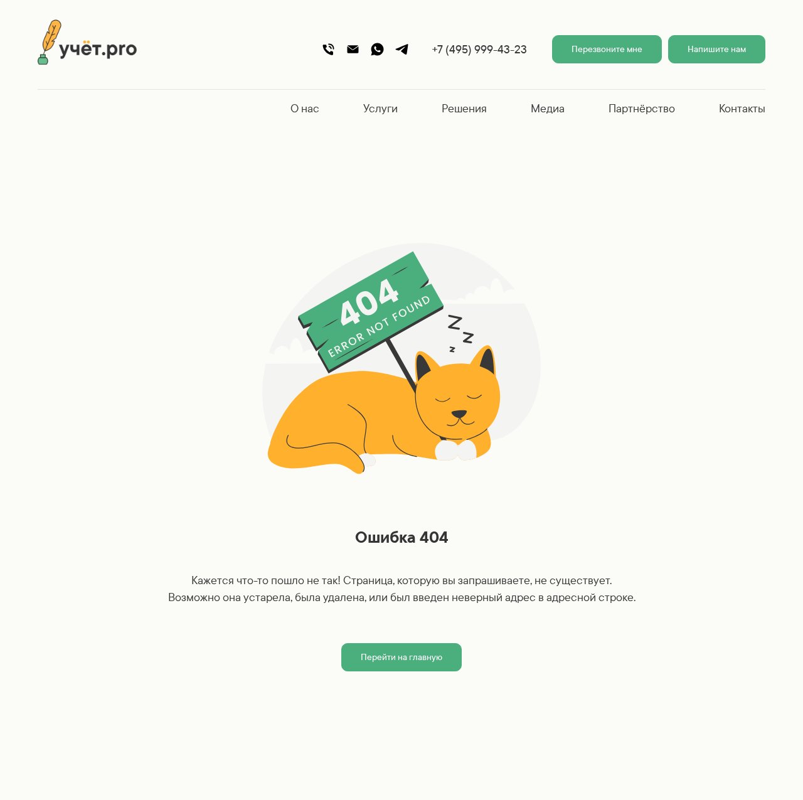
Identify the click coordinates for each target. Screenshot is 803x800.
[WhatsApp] (377, 49)
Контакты (742, 108)
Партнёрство (642, 108)
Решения (464, 108)
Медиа (548, 108)
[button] (607, 49)
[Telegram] (402, 49)
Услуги (380, 108)
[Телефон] (328, 49)
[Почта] (353, 49)
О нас (304, 108)
